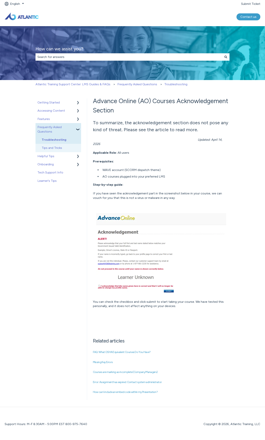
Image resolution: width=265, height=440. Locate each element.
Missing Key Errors (103, 362)
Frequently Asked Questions (137, 84)
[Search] (225, 57)
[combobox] (129, 57)
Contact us (248, 17)
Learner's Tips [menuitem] (47, 181)
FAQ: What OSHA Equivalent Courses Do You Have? (122, 352)
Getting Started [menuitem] (48, 102)
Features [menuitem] (43, 119)
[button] (78, 103)
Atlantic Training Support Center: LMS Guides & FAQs (73, 84)
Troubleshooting (175, 84)
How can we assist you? (59, 49)
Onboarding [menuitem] (45, 164)
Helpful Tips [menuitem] (45, 156)
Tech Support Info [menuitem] (50, 172)
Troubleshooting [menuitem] (54, 139)
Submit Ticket (250, 4)
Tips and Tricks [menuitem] (52, 148)
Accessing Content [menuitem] (51, 110)
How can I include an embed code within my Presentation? (125, 392)
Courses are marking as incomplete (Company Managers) (125, 372)
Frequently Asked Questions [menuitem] (49, 129)
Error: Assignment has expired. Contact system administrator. (127, 382)
